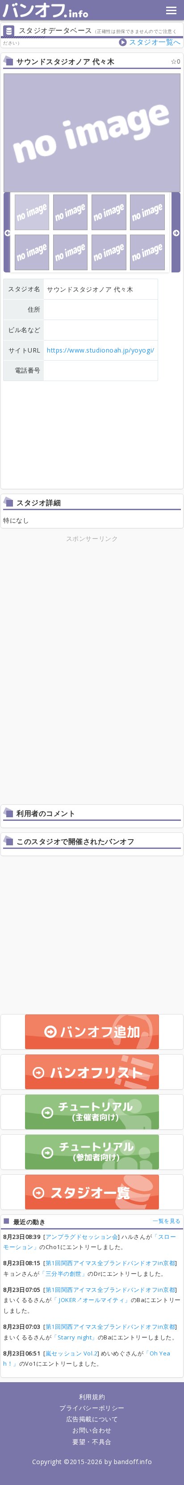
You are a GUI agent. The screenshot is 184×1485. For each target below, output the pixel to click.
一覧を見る (167, 1221)
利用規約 (92, 1396)
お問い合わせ (91, 1430)
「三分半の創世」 (63, 1274)
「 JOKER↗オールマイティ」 (91, 1300)
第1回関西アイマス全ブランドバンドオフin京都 (110, 1263)
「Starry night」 (74, 1337)
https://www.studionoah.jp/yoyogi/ (101, 350)
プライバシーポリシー (91, 1408)
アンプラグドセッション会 (82, 1237)
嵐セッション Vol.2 (71, 1353)
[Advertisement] (92, 606)
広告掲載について (92, 1419)
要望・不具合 (91, 1441)
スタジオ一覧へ (155, 42)
